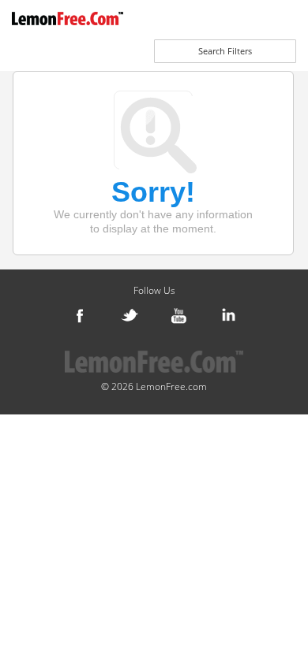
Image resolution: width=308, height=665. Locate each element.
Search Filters (225, 51)
